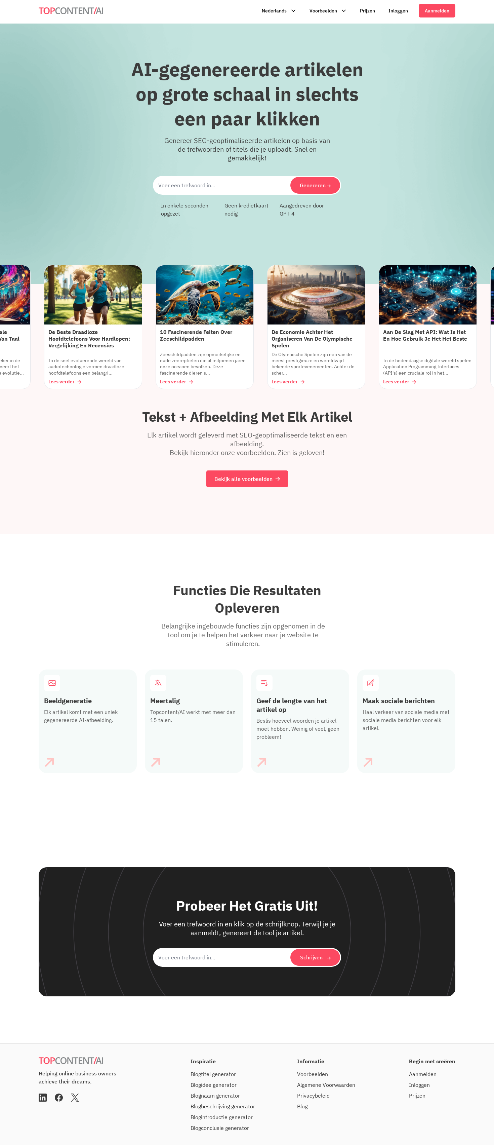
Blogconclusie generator (220, 1127)
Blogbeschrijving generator (223, 1106)
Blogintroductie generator (222, 1117)
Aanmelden (437, 11)
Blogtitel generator (213, 1074)
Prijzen (367, 11)
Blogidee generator (214, 1084)
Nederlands (274, 11)
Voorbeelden (323, 11)
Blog (302, 1106)
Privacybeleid (313, 1095)
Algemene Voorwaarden (326, 1084)
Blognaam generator (215, 1095)
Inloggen (398, 11)
